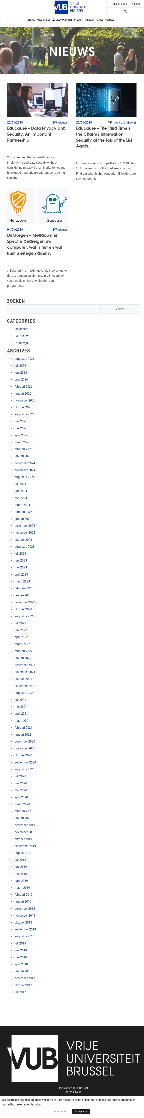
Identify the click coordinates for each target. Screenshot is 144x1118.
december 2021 (25, 665)
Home (31, 19)
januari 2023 (23, 595)
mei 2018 (21, 957)
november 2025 (25, 400)
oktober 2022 (23, 609)
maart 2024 (22, 505)
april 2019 (21, 881)
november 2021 (25, 672)
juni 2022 (21, 630)
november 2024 (25, 470)
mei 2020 (21, 790)
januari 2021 (23, 734)
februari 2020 (23, 811)
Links (100, 19)
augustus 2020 (24, 769)
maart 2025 (22, 442)
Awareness (44, 19)
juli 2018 (20, 943)
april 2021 (21, 713)
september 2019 (25, 846)
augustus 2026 (24, 359)
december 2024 (25, 463)
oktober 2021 (23, 679)
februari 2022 (23, 651)
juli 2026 (20, 365)
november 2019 (25, 832)
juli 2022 (20, 623)
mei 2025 (21, 428)
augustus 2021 (24, 693)
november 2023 (25, 532)
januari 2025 (23, 456)
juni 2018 (21, 950)
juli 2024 (20, 484)
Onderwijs (21, 343)
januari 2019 (23, 901)
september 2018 (25, 929)
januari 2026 (23, 393)
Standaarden (63, 19)
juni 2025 (21, 421)
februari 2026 (23, 386)
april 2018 (21, 964)
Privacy (90, 19)
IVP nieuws (22, 336)
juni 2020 (21, 783)
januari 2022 (23, 658)
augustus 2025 (24, 414)
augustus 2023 (24, 546)
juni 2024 (21, 491)
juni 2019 (21, 866)
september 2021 (25, 686)
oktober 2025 (23, 407)
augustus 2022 (24, 616)
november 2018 (25, 915)
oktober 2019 (23, 839)
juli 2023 (20, 553)
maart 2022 (22, 644)
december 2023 (25, 525)
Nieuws (78, 19)
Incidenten (21, 329)
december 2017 (25, 978)
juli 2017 (20, 992)
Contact (110, 19)
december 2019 (25, 825)
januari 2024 (23, 519)
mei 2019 (21, 874)
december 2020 (25, 741)
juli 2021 (20, 700)
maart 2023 (22, 581)
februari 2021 (23, 727)
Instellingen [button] (60, 1111)
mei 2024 (21, 498)
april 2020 (21, 797)
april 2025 (21, 435)
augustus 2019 (24, 853)
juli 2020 (20, 776)
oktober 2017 (23, 985)
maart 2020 (22, 804)
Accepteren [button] (81, 1111)
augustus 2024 (24, 477)
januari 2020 (23, 818)
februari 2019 (23, 894)
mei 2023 (21, 567)
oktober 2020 (23, 755)
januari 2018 (23, 971)
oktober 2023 (23, 539)
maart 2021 (22, 720)
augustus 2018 (24, 936)
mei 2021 (21, 706)
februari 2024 (23, 512)
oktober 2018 (23, 922)
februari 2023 (23, 588)
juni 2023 (21, 560)
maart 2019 (22, 887)
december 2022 (25, 602)
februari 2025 (23, 449)
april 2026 (21, 379)
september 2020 (25, 762)
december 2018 (25, 908)
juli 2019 (20, 860)
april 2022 (21, 637)
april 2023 (21, 574)
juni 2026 (21, 372)
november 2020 (25, 748)
